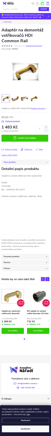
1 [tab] (24, 339)
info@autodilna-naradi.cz (27, 383)
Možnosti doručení (12, 121)
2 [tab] (26, 339)
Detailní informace (38, 108)
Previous (43, 279)
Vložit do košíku (27, 138)
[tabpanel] (13, 309)
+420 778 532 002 (27, 388)
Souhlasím (25, 429)
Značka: (9, 155)
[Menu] (47, 3)
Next (47, 279)
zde (28, 414)
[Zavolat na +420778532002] (32, 3)
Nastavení (25, 420)
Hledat (44, 9)
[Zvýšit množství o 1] (46, 127)
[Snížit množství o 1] (46, 130)
